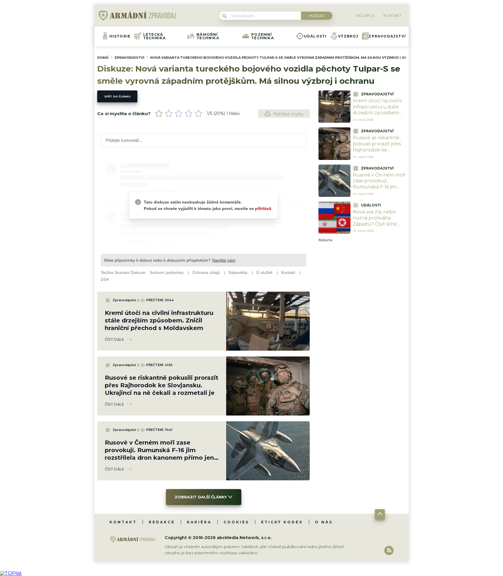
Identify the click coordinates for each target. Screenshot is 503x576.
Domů (103, 58)
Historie (120, 36)
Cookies (236, 522)
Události (315, 36)
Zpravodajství (387, 36)
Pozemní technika (262, 36)
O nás (324, 522)
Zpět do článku (117, 96)
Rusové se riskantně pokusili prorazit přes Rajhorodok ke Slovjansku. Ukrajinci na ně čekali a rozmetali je (161, 385)
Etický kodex (282, 522)
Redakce (162, 522)
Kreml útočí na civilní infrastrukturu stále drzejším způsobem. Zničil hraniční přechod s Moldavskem (159, 320)
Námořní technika (207, 36)
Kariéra (199, 522)
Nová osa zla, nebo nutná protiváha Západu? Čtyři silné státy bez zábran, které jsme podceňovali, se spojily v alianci (379, 227)
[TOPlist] (11, 573)
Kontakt (123, 522)
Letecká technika (154, 36)
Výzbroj (348, 36)
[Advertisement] (362, 329)
